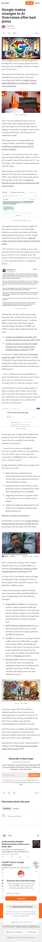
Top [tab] (4, 835)
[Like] (4, 33)
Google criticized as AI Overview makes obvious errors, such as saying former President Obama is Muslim (21, 346)
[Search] (38, 835)
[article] (21, 849)
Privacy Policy (24, 916)
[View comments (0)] (9, 33)
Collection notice (34, 927)
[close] (35, 871)
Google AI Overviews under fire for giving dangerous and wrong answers (20, 183)
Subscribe (29, 3)
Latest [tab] (10, 835)
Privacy (18, 927)
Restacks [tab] (16, 808)
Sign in (37, 3)
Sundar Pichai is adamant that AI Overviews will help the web (20, 522)
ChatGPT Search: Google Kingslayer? (13, 863)
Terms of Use (31, 780)
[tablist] (11, 808)
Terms (25, 927)
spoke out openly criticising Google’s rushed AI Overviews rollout (21, 241)
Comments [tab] (7, 808)
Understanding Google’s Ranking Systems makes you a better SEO (15, 844)
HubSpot (18, 656)
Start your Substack (15, 932)
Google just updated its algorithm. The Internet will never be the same (21, 338)
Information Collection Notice (22, 782)
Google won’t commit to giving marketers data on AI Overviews (19, 570)
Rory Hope (10, 26)
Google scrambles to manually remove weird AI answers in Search (18, 146)
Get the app (31, 932)
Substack (10, 937)
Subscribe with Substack (23, 907)
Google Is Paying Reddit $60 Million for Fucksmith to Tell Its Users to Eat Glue (19, 83)
